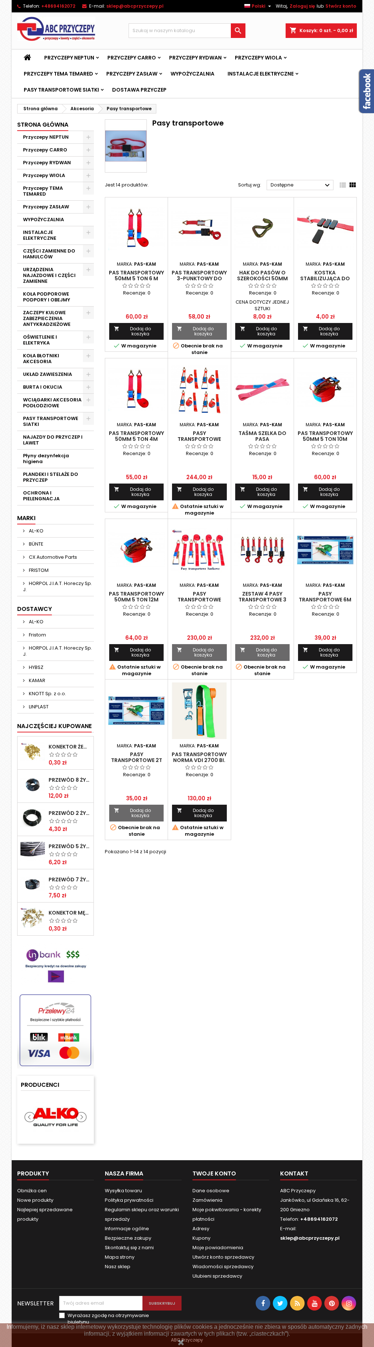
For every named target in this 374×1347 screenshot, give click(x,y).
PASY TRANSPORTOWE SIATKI (61, 89)
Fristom (37, 634)
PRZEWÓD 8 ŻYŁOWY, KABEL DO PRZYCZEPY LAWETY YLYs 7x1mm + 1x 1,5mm (70, 780)
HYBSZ (35, 667)
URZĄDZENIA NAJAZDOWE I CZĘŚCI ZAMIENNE (49, 275)
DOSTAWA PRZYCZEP (139, 89)
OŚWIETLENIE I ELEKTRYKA (40, 340)
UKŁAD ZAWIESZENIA (47, 374)
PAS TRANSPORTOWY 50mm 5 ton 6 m (136, 275)
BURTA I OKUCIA (42, 387)
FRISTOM (38, 570)
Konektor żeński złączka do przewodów (70, 747)
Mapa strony (119, 1257)
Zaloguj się (302, 6)
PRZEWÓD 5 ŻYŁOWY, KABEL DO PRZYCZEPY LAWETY (70, 846)
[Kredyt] (55, 963)
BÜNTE (35, 543)
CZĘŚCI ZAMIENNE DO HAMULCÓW (49, 253)
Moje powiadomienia (217, 1247)
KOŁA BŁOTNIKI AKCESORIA (41, 358)
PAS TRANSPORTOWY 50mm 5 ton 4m (136, 436)
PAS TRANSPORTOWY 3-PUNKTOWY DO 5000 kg (199, 278)
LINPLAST (38, 706)
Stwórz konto (340, 6)
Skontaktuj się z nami (129, 1247)
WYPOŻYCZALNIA (192, 73)
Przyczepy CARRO (131, 57)
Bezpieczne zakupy (128, 1238)
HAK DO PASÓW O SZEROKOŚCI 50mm (262, 275)
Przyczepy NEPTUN (69, 57)
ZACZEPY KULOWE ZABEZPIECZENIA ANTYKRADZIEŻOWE (46, 318)
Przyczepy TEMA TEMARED (58, 73)
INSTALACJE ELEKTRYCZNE (261, 73)
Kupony (201, 1238)
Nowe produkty (35, 1200)
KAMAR (36, 680)
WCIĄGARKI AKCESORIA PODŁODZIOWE (52, 402)
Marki (26, 518)
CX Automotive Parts (52, 557)
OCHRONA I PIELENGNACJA (41, 495)
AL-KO (35, 530)
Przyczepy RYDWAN (195, 57)
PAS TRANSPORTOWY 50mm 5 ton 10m (325, 436)
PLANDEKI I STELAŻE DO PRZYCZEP (50, 477)
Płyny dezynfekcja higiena (46, 458)
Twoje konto (214, 1173)
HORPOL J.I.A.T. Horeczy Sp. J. (57, 586)
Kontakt (294, 1173)
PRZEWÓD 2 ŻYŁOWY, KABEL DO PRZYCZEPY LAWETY (70, 813)
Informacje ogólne (127, 1228)
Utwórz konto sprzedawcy (223, 1257)
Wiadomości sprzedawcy (222, 1266)
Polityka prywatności (129, 1200)
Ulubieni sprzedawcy (217, 1276)
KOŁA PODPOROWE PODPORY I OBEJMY (46, 296)
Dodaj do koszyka (132, 331)
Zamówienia (207, 1200)
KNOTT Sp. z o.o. (47, 693)
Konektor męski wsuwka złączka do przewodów (70, 913)
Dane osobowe (210, 1190)
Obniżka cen (32, 1190)
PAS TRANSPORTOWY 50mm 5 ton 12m (136, 596)
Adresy (200, 1228)
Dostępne (301, 185)
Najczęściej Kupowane (54, 726)
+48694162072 (58, 6)
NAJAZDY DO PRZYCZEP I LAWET (53, 440)
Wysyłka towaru (123, 1190)
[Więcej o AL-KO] (55, 1117)
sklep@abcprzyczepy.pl (135, 6)
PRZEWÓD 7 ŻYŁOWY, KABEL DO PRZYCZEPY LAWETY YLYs (70, 879)
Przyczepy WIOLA (258, 57)
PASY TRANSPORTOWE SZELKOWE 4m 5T (199, 439)
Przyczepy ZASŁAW (131, 73)
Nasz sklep (117, 1266)
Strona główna (42, 124)
